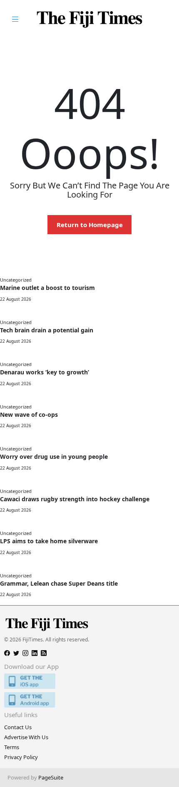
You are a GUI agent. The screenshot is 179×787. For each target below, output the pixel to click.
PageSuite (50, 777)
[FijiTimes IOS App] (89, 681)
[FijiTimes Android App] (89, 700)
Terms (11, 747)
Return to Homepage (90, 224)
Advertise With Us (26, 737)
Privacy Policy (21, 757)
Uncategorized (16, 280)
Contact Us (18, 727)
